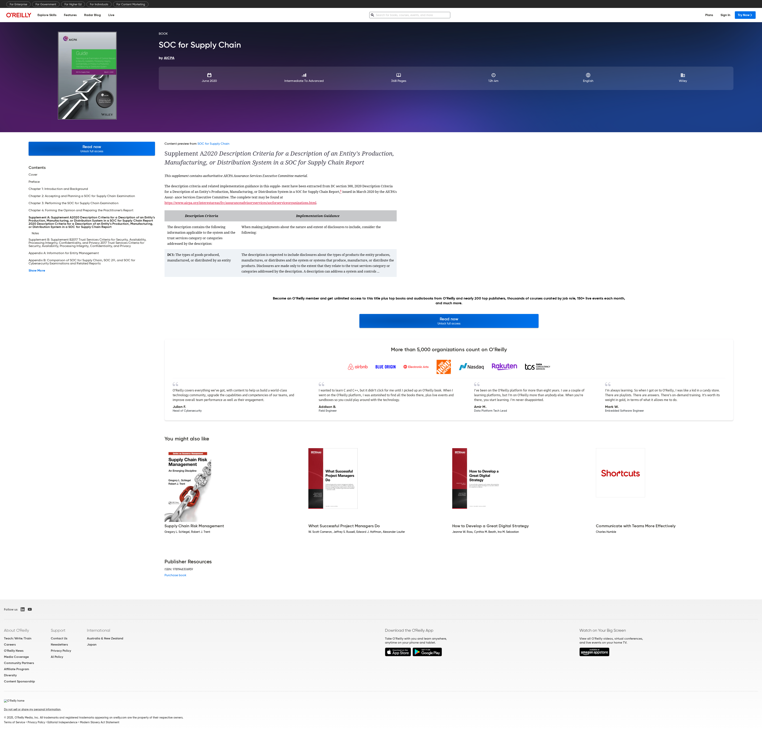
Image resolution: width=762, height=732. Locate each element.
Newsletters (59, 644)
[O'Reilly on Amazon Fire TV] (594, 655)
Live (111, 15)
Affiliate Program (16, 669)
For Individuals (99, 4)
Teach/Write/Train (17, 638)
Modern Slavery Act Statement (99, 722)
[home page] (18, 15)
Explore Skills (47, 15)
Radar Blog (92, 15)
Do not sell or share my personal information (32, 709)
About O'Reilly (16, 630)
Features (70, 15)
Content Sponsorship (19, 681)
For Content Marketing (130, 4)
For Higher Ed (73, 4)
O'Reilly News (13, 651)
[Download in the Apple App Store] (398, 655)
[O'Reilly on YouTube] (30, 609)
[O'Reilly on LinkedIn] (23, 609)
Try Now (743, 15)
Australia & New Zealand (105, 638)
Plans (709, 15)
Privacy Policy (61, 651)
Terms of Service (14, 722)
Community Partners (19, 663)
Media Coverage (16, 657)
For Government (46, 4)
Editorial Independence (62, 722)
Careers (10, 644)
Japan (91, 644)
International (98, 630)
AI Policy (57, 657)
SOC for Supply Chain (213, 143)
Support (58, 630)
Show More (37, 270)
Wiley (683, 81)
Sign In (725, 15)
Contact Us (59, 638)
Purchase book (175, 575)
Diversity (10, 675)
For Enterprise (18, 4)
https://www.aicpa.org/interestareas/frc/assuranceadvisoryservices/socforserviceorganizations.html (240, 203)
